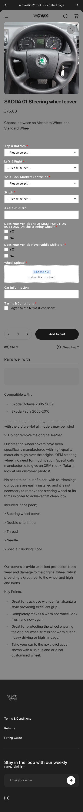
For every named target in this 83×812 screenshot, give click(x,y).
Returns (9, 728)
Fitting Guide (13, 738)
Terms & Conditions (17, 718)
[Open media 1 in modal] (71, 29)
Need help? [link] (71, 347)
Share (14, 347)
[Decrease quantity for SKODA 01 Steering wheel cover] (8, 334)
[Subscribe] (71, 780)
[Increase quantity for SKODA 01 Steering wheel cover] (27, 334)
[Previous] (6, 5)
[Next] (77, 5)
